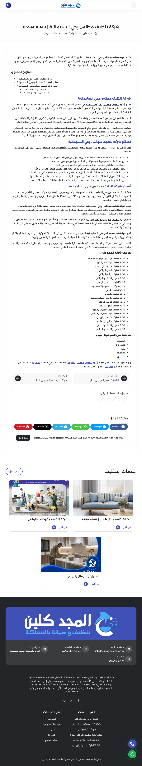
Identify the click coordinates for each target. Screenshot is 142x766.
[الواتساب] (132, 754)
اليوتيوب (121, 341)
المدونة (52, 719)
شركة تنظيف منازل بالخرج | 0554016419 (106, 519)
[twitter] (71, 700)
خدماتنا (51, 735)
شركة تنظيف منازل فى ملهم (111, 321)
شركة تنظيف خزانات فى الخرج (111, 262)
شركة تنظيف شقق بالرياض (112, 305)
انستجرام (121, 352)
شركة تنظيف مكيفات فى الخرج (110, 266)
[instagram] (64, 700)
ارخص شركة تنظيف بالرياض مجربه (108, 286)
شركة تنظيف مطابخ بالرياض (86, 745)
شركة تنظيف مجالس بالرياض (111, 282)
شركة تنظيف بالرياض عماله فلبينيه (108, 298)
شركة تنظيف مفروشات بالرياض (47, 519)
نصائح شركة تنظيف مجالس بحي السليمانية (39, 82)
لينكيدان (121, 356)
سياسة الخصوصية (52, 724)
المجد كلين (35, 362)
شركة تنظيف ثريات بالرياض (112, 274)
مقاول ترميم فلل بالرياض (83, 576)
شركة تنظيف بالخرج (115, 290)
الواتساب (109, 367)
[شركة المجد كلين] (71, 623)
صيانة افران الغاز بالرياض (86, 719)
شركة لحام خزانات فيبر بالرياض (110, 278)
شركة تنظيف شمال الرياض (112, 270)
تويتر (123, 349)
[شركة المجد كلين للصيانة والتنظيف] (71, 5)
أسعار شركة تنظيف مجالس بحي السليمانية (38, 86)
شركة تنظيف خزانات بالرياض (111, 302)
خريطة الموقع (52, 740)
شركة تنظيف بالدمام (115, 294)
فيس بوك (120, 345)
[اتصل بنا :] (132, 744)
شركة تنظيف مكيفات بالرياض (110, 317)
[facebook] (78, 700)
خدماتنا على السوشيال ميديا (37, 93)
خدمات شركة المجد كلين (35, 89)
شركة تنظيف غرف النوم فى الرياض (108, 313)
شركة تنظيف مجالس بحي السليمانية (35, 78)
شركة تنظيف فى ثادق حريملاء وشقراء (106, 258)
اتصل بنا (52, 729)
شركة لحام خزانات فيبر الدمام (111, 325)
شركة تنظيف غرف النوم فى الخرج (109, 309)
